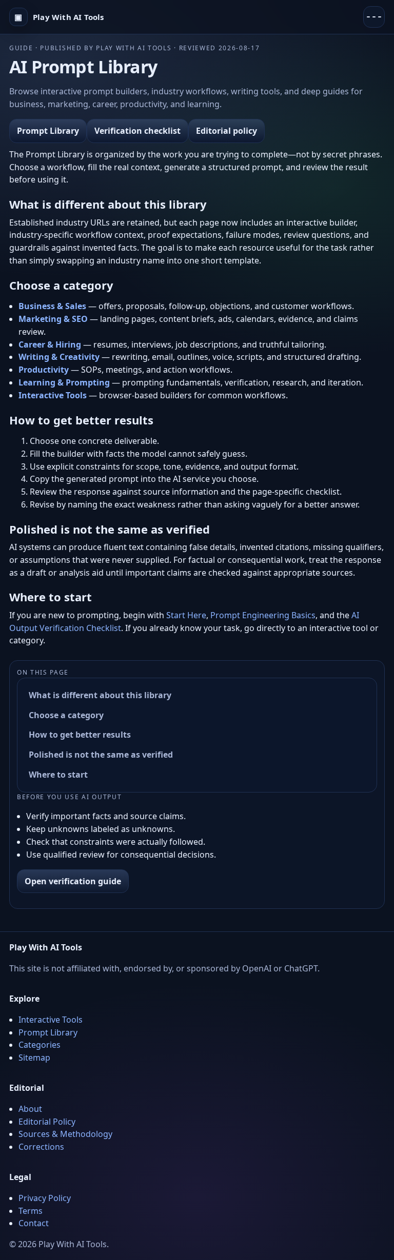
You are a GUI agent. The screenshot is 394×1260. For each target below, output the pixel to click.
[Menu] (374, 17)
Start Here (186, 615)
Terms (30, 1210)
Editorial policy (226, 130)
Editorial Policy (46, 1121)
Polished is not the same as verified (101, 754)
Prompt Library (48, 130)
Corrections (41, 1146)
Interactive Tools (50, 1019)
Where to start (58, 774)
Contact (33, 1223)
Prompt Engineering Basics (263, 615)
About (30, 1108)
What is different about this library (100, 695)
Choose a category (66, 715)
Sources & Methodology (65, 1134)
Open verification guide (73, 881)
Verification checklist (137, 130)
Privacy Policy (44, 1198)
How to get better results (80, 734)
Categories (39, 1044)
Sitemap (34, 1057)
